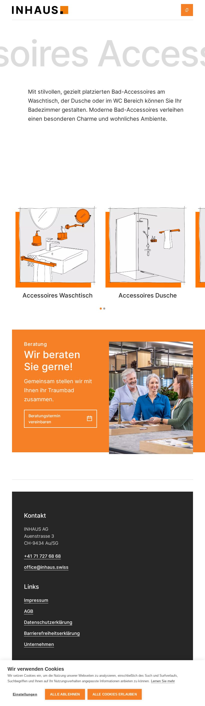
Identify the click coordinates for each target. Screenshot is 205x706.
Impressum (36, 600)
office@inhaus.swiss (46, 567)
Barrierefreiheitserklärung (52, 633)
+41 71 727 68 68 (42, 556)
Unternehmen (39, 644)
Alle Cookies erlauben (114, 694)
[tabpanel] (58, 251)
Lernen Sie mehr (163, 681)
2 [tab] (104, 309)
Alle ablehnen (65, 694)
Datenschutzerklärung (48, 622)
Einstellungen (25, 694)
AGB (28, 611)
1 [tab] (101, 309)
